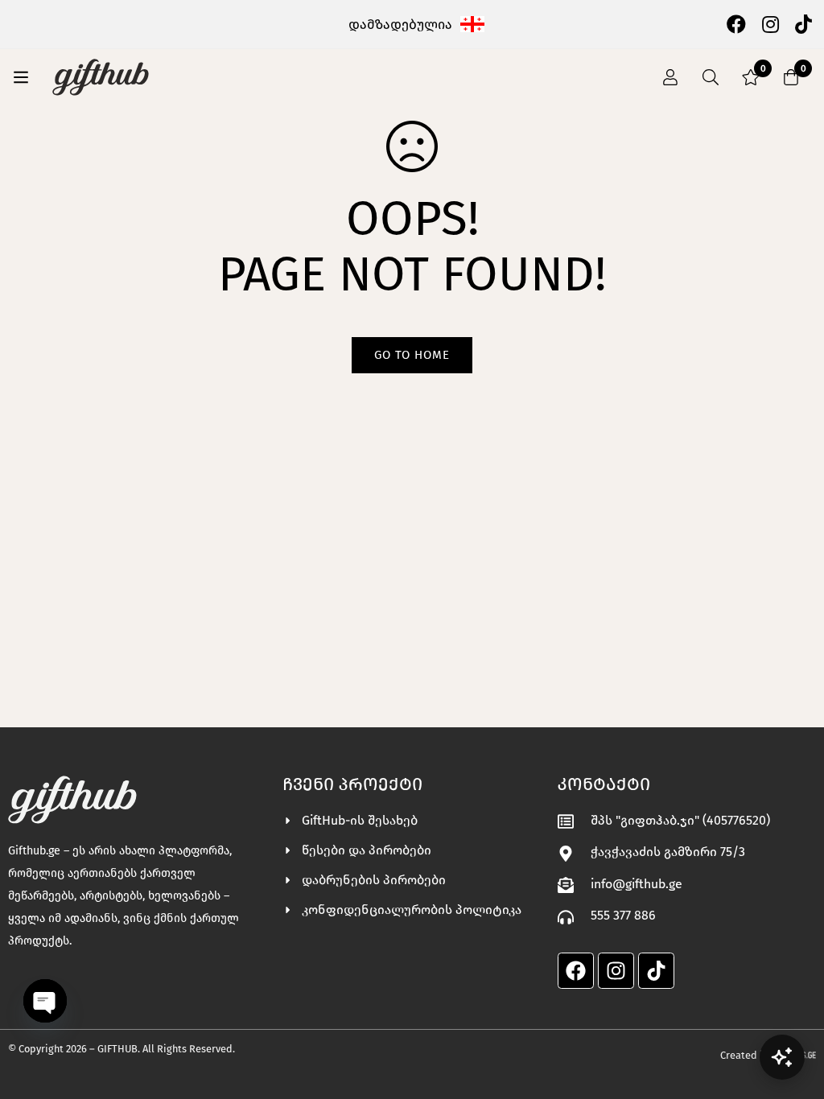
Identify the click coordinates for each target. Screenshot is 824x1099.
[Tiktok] (656, 971)
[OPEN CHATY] (45, 1001)
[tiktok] (803, 23)
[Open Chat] (782, 1057)
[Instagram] (770, 23)
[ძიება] (710, 77)
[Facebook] (736, 23)
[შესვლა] (670, 77)
